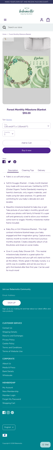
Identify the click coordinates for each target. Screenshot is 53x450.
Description (13, 170)
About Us (6, 363)
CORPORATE (8, 358)
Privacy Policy (8, 339)
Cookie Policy (8, 343)
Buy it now (26, 150)
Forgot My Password (11, 399)
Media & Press (8, 367)
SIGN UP (12, 302)
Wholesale (7, 375)
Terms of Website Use (12, 351)
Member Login (8, 395)
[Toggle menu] (5, 19)
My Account (7, 387)
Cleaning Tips (28, 170)
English (7, 427)
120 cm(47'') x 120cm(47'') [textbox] (16, 126)
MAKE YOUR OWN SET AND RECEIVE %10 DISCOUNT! (26, 2)
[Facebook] (3, 412)
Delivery (41, 170)
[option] (26, 70)
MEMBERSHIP (8, 382)
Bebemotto (18, 443)
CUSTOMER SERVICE (12, 323)
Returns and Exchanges (12, 335)
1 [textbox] (4, 134)
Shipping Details (9, 332)
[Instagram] (8, 412)
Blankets (9, 120)
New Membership (10, 391)
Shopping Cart (8, 403)
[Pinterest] (12, 412)
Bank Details (8, 371)
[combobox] (26, 126)
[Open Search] (4, 27)
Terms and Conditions (12, 347)
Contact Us (7, 328)
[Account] (41, 18)
